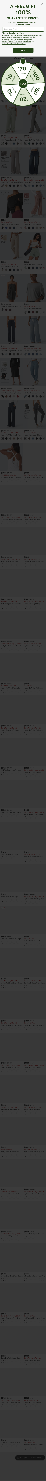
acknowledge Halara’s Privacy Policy (14, 44)
